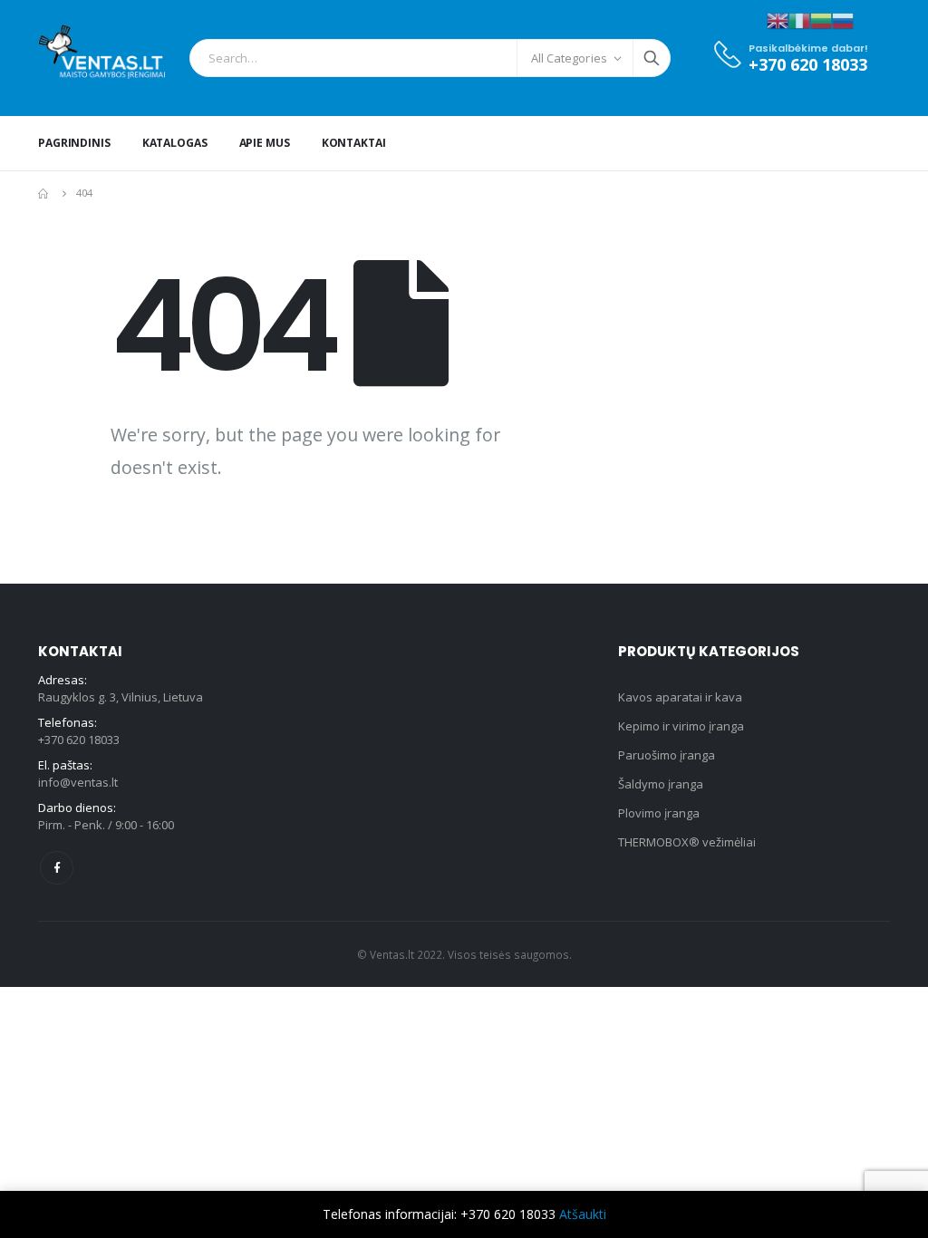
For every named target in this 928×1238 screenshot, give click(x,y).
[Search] (651, 58)
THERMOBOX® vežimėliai (687, 842)
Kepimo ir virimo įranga (681, 726)
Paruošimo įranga (666, 755)
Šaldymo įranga (660, 784)
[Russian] (843, 19)
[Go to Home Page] (44, 193)
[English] (777, 19)
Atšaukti (582, 1214)
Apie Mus (264, 142)
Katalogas (175, 142)
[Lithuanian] (821, 19)
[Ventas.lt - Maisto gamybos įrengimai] (101, 58)
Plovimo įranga (659, 813)
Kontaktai (354, 142)
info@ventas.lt (78, 782)
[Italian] (799, 19)
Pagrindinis (74, 142)
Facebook (56, 868)
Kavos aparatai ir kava (680, 697)
